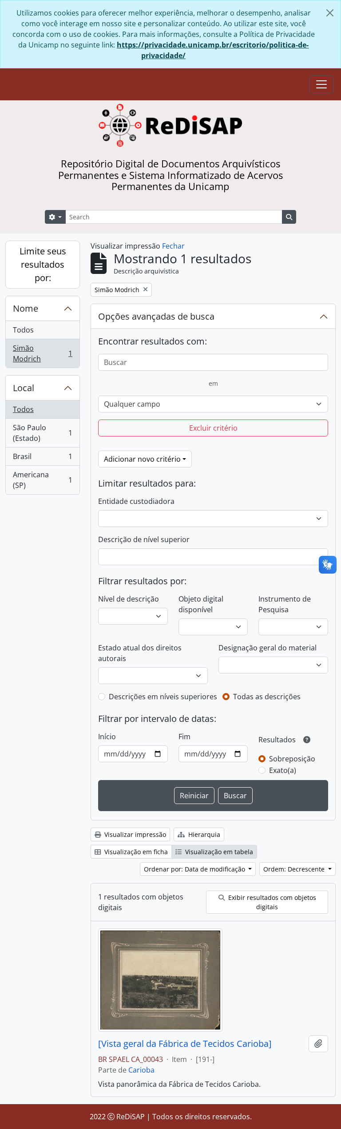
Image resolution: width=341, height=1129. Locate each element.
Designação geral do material (267, 648)
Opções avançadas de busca (156, 316)
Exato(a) (282, 770)
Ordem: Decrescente (294, 869)
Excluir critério (213, 428)
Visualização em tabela (218, 852)
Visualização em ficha (135, 852)
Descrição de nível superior (144, 539)
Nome (25, 308)
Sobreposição (292, 759)
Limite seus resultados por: (43, 264)
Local (23, 388)
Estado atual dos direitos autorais (140, 653)
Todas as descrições (267, 696)
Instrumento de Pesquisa (284, 604)
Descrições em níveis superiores (163, 696)
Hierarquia (203, 834)
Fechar (173, 246)
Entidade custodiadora (136, 501)
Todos (23, 330)
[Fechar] (330, 12)
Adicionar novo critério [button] (142, 459)
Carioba (141, 1070)
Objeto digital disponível (200, 604)
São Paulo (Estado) (42, 433)
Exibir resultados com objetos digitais (271, 902)
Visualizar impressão (134, 834)
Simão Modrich (42, 353)
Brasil (42, 459)
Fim (184, 736)
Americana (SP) (42, 480)
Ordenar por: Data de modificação (195, 869)
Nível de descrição (128, 599)
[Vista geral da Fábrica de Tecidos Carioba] (185, 1043)
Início (107, 736)
